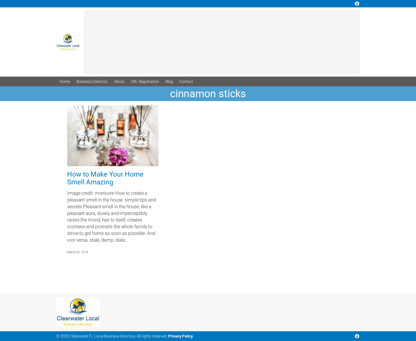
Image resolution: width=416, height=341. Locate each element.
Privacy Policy (180, 336)
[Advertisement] (214, 44)
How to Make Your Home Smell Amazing (105, 178)
